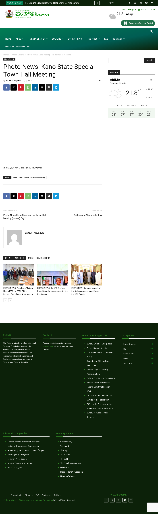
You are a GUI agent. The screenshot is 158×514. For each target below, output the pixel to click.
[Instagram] (140, 3)
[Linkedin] (35, 87)
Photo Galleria (18, 54)
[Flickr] (152, 3)
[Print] (49, 87)
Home (6, 54)
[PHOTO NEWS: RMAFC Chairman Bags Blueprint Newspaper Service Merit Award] (52, 274)
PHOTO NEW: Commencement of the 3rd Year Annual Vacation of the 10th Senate (86, 291)
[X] (13, 87)
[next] (98, 3)
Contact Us (46, 495)
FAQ (37, 495)
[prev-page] (5, 300)
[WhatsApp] (28, 87)
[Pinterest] (21, 87)
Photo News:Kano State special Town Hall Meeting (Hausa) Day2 (24, 217)
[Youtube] (146, 3)
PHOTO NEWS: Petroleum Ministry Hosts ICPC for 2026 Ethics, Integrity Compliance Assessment (18, 291)
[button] (151, 31)
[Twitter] (135, 3)
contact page (48, 346)
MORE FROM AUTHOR (39, 258)
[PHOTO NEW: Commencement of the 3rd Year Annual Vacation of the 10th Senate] (86, 274)
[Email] (42, 87)
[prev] (93, 3)
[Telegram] (56, 87)
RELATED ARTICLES (15, 258)
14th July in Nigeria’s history (88, 215)
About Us (29, 495)
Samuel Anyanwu (14, 80)
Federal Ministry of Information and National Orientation (28, 500)
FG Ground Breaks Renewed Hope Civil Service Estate (52, 3)
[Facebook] (129, 3)
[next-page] (10, 300)
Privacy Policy (17, 495)
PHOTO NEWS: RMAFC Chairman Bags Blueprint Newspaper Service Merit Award (52, 291)
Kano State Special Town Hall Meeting (29, 177)
